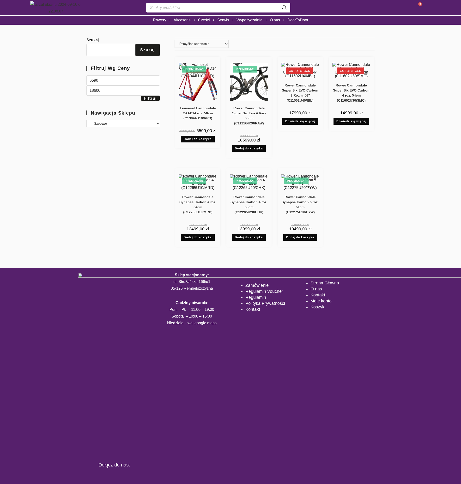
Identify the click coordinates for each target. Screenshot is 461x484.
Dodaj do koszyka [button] (198, 139)
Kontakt (252, 309)
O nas (275, 20)
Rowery (159, 20)
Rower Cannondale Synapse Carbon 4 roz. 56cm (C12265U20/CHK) (248, 204)
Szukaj (92, 40)
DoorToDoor (297, 20)
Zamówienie (257, 285)
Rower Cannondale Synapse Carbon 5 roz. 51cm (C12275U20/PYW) (300, 204)
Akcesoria (182, 20)
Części (204, 20)
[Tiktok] (129, 475)
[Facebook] (99, 475)
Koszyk (317, 307)
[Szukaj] (284, 7)
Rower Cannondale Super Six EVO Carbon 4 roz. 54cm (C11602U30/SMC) (351, 92)
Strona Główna (324, 283)
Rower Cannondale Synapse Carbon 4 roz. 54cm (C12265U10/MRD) (197, 204)
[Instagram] (114, 475)
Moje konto (321, 301)
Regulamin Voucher (264, 291)
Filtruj (150, 98)
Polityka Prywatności (265, 303)
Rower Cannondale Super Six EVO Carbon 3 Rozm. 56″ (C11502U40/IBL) (300, 92)
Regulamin (255, 297)
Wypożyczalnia (249, 20)
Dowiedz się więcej (300, 121)
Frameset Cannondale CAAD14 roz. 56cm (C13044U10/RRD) (198, 113)
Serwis (223, 20)
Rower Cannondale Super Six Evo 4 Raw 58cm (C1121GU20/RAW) (249, 115)
